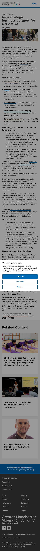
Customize (20, 281)
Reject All (20, 287)
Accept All (20, 276)
